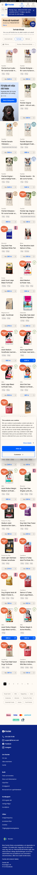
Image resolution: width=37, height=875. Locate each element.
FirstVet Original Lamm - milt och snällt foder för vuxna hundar (27, 104)
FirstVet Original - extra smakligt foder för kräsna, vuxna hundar (8, 177)
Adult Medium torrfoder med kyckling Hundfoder (27, 281)
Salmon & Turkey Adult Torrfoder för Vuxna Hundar (26, 559)
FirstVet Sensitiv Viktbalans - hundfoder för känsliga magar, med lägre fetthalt (8, 142)
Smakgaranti (6, 786)
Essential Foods (9, 702)
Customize (17, 454)
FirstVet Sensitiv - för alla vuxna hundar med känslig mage (27, 177)
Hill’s (15, 694)
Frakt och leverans (7, 776)
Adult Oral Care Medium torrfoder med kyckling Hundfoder (26, 385)
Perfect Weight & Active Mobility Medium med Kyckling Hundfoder (27, 628)
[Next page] (32, 683)
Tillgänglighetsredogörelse (10, 828)
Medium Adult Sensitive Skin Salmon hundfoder (9, 524)
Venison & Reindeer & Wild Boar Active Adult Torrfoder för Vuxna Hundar (27, 663)
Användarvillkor (7, 821)
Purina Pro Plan (27, 698)
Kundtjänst (5, 807)
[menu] (2, 4)
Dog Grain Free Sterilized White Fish (8, 246)
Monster (17, 698)
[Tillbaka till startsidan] (9, 4)
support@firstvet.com (12, 740)
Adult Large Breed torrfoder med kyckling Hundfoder (8, 385)
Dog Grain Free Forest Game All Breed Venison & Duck (27, 524)
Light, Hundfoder (7, 315)
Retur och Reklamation (9, 779)
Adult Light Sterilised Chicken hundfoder (8, 559)
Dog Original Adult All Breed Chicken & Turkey (8, 593)
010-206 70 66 (9, 737)
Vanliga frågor (6, 804)
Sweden (10, 839)
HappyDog (23, 694)
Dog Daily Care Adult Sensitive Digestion (27, 316)
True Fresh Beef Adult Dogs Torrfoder (9, 663)
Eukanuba (8, 698)
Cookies (4, 825)
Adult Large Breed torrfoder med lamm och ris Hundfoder (27, 351)
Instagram (8, 747)
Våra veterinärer (7, 762)
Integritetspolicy (7, 818)
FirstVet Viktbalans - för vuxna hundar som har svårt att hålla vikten (9, 212)
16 (27, 684)
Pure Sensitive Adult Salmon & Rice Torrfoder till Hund (27, 246)
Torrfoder (19, 39)
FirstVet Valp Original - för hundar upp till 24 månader (27, 212)
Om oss (4, 758)
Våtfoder (27, 39)
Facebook (8, 744)
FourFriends (28, 702)
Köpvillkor (5, 783)
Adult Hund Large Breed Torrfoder (7, 281)
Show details (27, 443)
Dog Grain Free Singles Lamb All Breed (26, 489)
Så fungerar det (7, 800)
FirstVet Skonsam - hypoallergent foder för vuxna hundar (27, 142)
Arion (31, 694)
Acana (19, 702)
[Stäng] (34, 10)
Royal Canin (7, 694)
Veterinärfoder (8, 39)
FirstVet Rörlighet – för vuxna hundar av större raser (27, 69)
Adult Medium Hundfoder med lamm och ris (9, 351)
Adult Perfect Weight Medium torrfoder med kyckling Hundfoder (8, 489)
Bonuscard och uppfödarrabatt (11, 790)
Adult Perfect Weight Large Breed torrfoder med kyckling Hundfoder (9, 628)
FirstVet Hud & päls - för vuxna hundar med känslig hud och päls (9, 69)
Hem (2, 15)
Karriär (4, 765)
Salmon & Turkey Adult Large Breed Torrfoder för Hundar (27, 593)
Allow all (18, 448)
